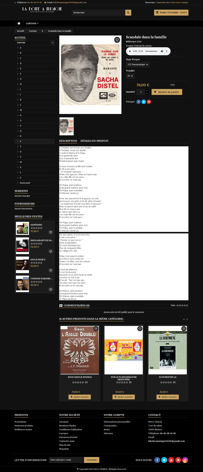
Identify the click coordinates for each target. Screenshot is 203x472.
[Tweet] (143, 102)
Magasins (64, 449)
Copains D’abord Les (41, 278)
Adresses (108, 433)
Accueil (20, 37)
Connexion (161, 2)
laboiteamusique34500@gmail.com (69, 2)
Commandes (110, 425)
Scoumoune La (167, 377)
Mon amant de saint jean (41, 240)
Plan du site (65, 445)
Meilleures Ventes (28, 216)
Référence (131, 41)
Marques (21, 190)
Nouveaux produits (24, 425)
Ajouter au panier (166, 91)
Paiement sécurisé (68, 437)
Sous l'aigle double (80, 377)
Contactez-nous (66, 441)
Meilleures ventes (23, 429)
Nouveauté (25, 183)
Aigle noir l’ (37, 259)
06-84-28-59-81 (34, 2)
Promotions (20, 422)
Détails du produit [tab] (94, 140)
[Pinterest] (149, 102)
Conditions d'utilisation (70, 429)
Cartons (31, 23)
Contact (154, 414)
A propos (63, 433)
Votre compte (114, 414)
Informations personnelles (117, 422)
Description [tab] (68, 140)
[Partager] (138, 102)
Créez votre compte (179, 2)
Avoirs (107, 429)
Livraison (63, 422)
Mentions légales (67, 425)
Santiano (36, 225)
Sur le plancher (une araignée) (124, 378)
